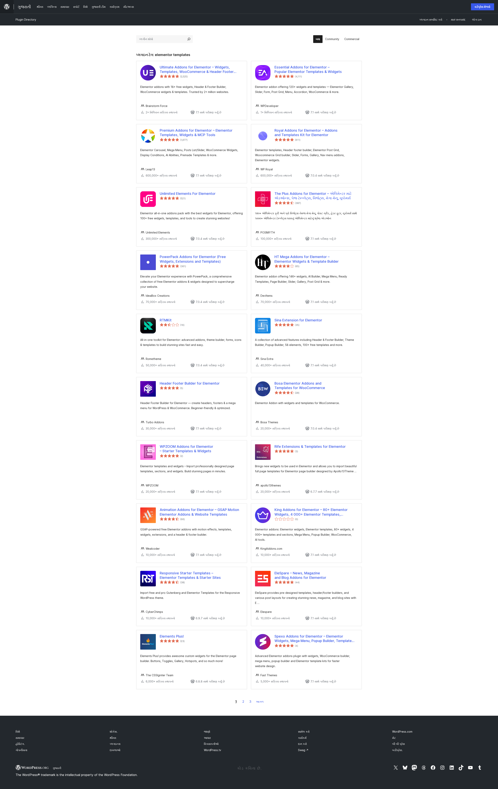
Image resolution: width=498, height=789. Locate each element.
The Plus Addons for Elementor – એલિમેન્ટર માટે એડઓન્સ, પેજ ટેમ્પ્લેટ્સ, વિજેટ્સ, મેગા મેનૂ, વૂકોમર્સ (313, 196)
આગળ (260, 701)
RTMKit (166, 320)
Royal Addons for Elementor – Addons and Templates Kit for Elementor (306, 132)
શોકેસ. (113, 731)
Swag (303, 750)
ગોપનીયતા (21, 750)
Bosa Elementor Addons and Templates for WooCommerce (299, 385)
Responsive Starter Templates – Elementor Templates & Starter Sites (190, 575)
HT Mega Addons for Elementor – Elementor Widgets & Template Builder (306, 259)
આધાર (207, 737)
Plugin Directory (26, 19)
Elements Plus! (172, 636)
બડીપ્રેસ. (397, 750)
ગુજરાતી (57, 768)
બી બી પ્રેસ (398, 743)
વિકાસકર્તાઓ (211, 743)
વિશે (18, 731)
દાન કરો (302, 743)
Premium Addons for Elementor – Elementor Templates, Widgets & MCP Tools (196, 132)
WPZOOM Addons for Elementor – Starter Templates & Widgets (186, 448)
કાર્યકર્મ (302, 737)
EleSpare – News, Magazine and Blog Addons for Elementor (300, 575)
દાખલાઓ (115, 750)
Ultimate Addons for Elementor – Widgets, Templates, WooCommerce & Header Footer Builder (197, 69)
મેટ (394, 737)
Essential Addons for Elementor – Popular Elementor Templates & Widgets (308, 69)
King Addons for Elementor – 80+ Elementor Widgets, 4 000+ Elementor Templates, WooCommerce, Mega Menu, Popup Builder (311, 512)
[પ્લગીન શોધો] (189, 39)
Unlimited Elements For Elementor (188, 194)
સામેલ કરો (304, 731)
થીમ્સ (113, 737)
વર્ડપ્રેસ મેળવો (482, 6)
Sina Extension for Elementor (298, 320)
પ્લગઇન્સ (115, 743)
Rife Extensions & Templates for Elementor (310, 446)
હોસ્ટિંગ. (20, 743)
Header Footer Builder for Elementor (190, 383)
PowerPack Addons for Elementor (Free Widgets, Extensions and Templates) (193, 259)
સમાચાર (20, 737)
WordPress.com (402, 731)
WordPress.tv (212, 750)
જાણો (207, 731)
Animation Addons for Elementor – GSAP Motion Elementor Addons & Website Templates (199, 512)
